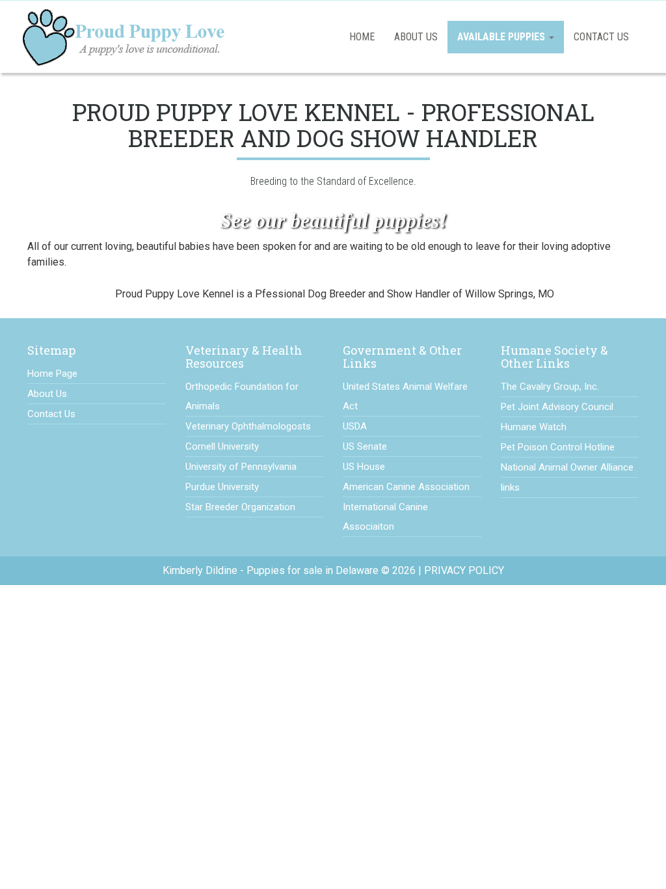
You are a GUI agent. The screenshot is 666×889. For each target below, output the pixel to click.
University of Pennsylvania (241, 466)
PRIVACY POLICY (464, 570)
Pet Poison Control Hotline (558, 447)
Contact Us (601, 37)
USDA (355, 426)
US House (364, 466)
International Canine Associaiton (385, 516)
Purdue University (222, 487)
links (510, 487)
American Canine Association (406, 487)
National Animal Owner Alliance (567, 467)
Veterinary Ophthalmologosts (248, 426)
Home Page (52, 373)
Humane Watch (533, 427)
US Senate (365, 446)
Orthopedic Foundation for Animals (242, 396)
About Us (416, 37)
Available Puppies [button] (502, 37)
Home (362, 37)
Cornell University (222, 446)
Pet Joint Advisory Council (557, 407)
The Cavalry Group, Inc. (550, 386)
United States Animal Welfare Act (405, 396)
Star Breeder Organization (240, 507)
